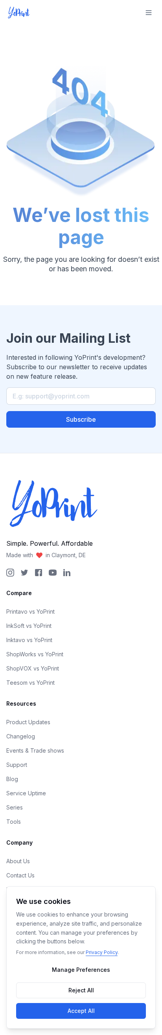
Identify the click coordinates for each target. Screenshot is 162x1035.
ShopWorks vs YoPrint (34, 654)
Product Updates (28, 722)
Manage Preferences (81, 969)
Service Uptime (26, 793)
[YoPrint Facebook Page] (38, 573)
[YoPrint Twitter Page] (24, 573)
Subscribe (81, 419)
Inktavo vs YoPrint (29, 640)
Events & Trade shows (35, 750)
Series (14, 807)
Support (16, 764)
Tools (13, 821)
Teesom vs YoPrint (30, 682)
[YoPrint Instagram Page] (10, 573)
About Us (18, 861)
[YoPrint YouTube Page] (53, 573)
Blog (12, 779)
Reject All (81, 990)
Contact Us (20, 875)
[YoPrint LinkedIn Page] (67, 573)
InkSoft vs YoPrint (29, 625)
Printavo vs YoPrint (30, 611)
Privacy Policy (102, 952)
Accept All (81, 1010)
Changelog (20, 736)
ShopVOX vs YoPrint (32, 668)
